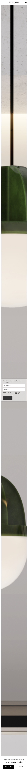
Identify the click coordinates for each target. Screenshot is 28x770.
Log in (7, 397)
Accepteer (8, 766)
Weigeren (20, 766)
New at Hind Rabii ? (7, 392)
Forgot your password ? (17, 393)
